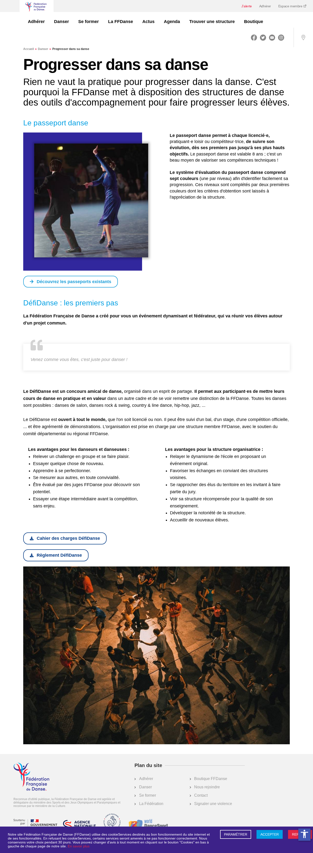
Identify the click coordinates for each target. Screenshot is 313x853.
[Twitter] (263, 37)
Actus (148, 21)
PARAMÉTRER (235, 834)
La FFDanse (120, 21)
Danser (61, 21)
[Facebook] (254, 37)
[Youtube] (272, 37)
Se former (88, 21)
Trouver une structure (212, 21)
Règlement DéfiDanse (59, 555)
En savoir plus (78, 846)
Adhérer (265, 6)
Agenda (172, 21)
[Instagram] (281, 37)
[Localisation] (303, 37)
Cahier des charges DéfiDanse (68, 538)
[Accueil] (31, 777)
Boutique (253, 21)
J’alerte (246, 6)
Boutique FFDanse (210, 779)
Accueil (30, 49)
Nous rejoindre (207, 787)
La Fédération (151, 804)
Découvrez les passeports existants (74, 281)
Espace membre (290, 6)
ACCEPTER (269, 834)
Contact (201, 795)
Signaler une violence (213, 804)
